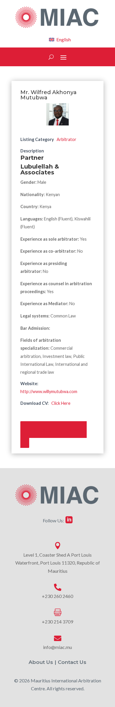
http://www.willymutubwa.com (48, 391)
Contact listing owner (58, 429)
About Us (41, 662)
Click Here (60, 403)
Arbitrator (66, 139)
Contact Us (72, 662)
